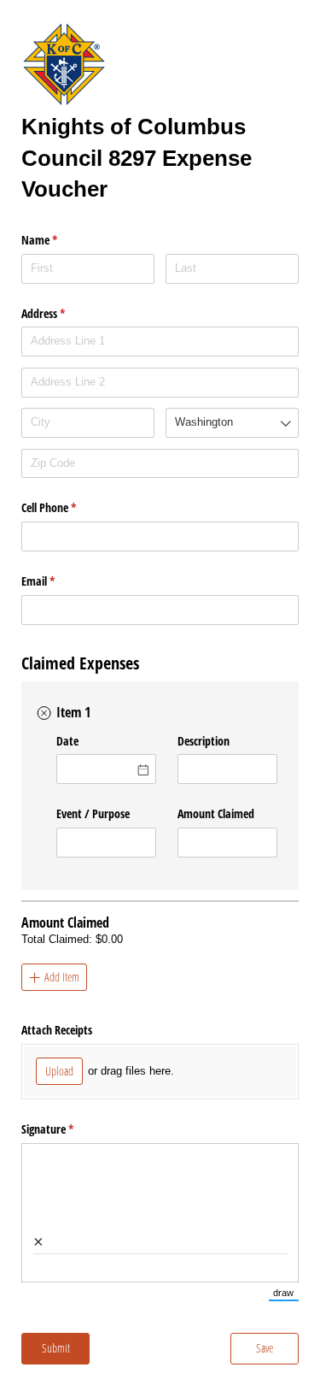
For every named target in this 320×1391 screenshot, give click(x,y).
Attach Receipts (56, 1030)
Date (67, 741)
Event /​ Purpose (93, 813)
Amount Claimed (215, 813)
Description (203, 741)
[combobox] (160, 339)
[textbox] (160, 342)
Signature (67, 1129)
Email (58, 581)
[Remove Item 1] (44, 713)
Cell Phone (68, 507)
